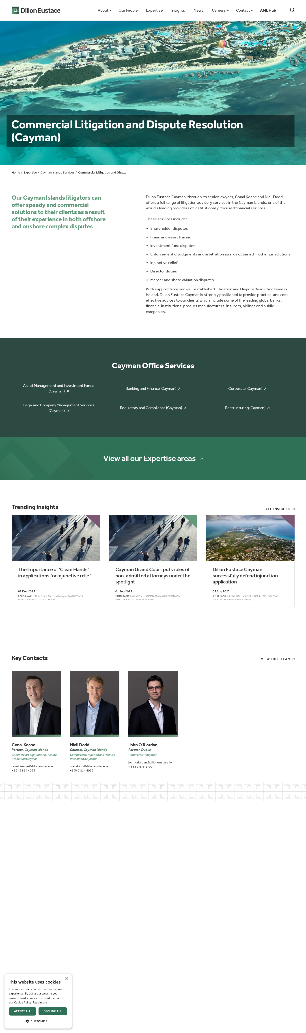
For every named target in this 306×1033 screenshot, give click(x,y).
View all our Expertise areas (149, 458)
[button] (38, 1021)
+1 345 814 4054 (23, 770)
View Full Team (276, 659)
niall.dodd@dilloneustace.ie (89, 766)
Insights (178, 10)
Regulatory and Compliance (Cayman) (151, 407)
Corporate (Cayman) (245, 388)
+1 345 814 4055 (81, 770)
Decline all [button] (53, 1011)
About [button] (103, 10)
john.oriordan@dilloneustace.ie (150, 762)
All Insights (277, 509)
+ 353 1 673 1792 (140, 767)
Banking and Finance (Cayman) (151, 388)
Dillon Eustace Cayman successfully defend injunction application (245, 575)
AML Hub (268, 10)
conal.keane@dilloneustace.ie (32, 766)
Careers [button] (219, 10)
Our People (128, 10)
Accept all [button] (22, 1011)
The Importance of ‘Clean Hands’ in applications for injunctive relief (54, 572)
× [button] (66, 978)
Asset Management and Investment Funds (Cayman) (58, 388)
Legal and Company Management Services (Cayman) (58, 408)
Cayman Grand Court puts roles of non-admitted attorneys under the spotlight (152, 575)
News (198, 10)
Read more (40, 1002)
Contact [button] (243, 10)
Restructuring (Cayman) (245, 407)
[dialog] (38, 1001)
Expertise (154, 10)
